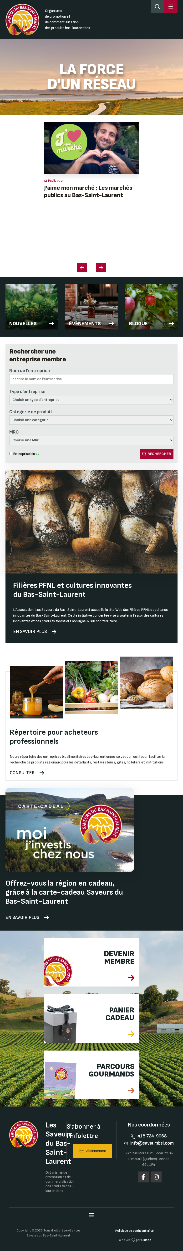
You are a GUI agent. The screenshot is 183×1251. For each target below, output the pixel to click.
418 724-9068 (152, 1136)
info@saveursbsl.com (152, 1143)
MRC (14, 432)
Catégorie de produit (30, 412)
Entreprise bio (24, 454)
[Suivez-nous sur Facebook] (143, 1176)
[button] (101, 267)
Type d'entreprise (27, 391)
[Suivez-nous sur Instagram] (156, 1176)
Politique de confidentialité (134, 1231)
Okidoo (146, 1240)
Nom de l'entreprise (29, 371)
